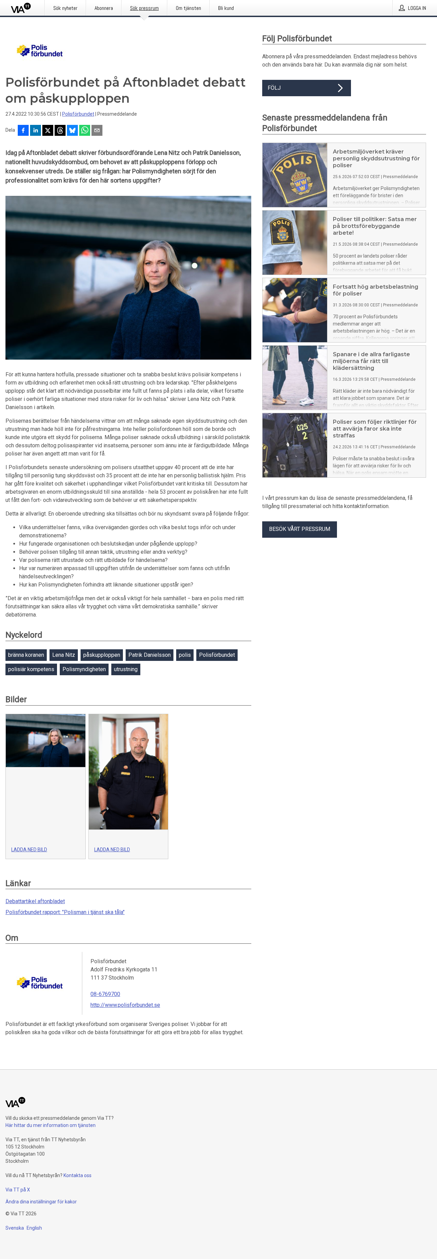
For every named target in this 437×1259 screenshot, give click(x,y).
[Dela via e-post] (96, 131)
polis (185, 655)
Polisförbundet (78, 114)
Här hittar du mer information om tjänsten (50, 1125)
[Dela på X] (47, 131)
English (34, 1228)
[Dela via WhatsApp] (84, 131)
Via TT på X (17, 1189)
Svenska (14, 1228)
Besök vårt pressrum (299, 529)
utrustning (126, 669)
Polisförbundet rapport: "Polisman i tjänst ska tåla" (65, 912)
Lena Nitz (63, 655)
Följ (274, 88)
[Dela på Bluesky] (72, 131)
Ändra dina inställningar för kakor (41, 1201)
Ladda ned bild (29, 849)
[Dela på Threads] (60, 131)
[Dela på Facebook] (23, 131)
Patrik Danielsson (149, 655)
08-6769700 (105, 994)
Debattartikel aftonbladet (35, 901)
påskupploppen (101, 655)
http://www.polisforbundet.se (125, 1005)
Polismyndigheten (84, 669)
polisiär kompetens (31, 669)
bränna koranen (26, 655)
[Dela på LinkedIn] (35, 131)
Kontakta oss (77, 1175)
